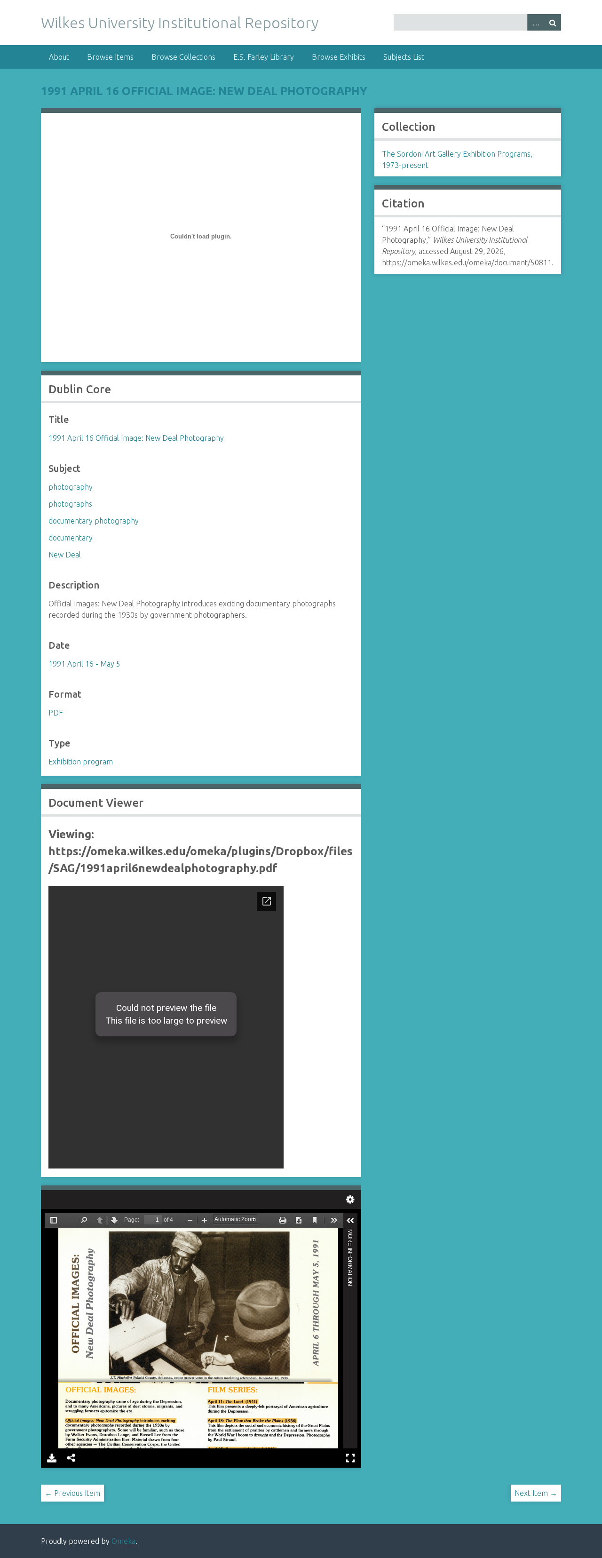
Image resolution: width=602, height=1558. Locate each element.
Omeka (123, 1541)
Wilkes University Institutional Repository (179, 22)
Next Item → (536, 1493)
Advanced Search (535, 22)
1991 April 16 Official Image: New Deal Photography (204, 91)
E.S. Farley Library (263, 57)
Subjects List (403, 57)
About (59, 57)
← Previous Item (72, 1493)
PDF (55, 712)
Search (552, 22)
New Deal (64, 554)
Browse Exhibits (338, 57)
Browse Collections (183, 57)
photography (70, 487)
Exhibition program (80, 761)
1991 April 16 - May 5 (84, 664)
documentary (70, 537)
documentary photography (93, 521)
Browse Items (110, 57)
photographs (70, 504)
